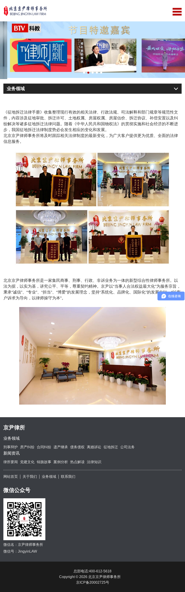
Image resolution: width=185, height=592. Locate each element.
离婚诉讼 (94, 446)
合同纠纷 (44, 446)
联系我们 (68, 475)
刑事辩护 (10, 446)
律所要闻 (10, 460)
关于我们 (30, 475)
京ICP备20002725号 (92, 581)
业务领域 (49, 475)
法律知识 (94, 460)
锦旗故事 (44, 460)
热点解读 (77, 460)
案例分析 (60, 460)
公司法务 (127, 446)
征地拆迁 (111, 446)
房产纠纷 (27, 446)
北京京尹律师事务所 (106, 575)
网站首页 (10, 475)
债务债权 (77, 446)
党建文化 (27, 460)
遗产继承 (60, 446)
